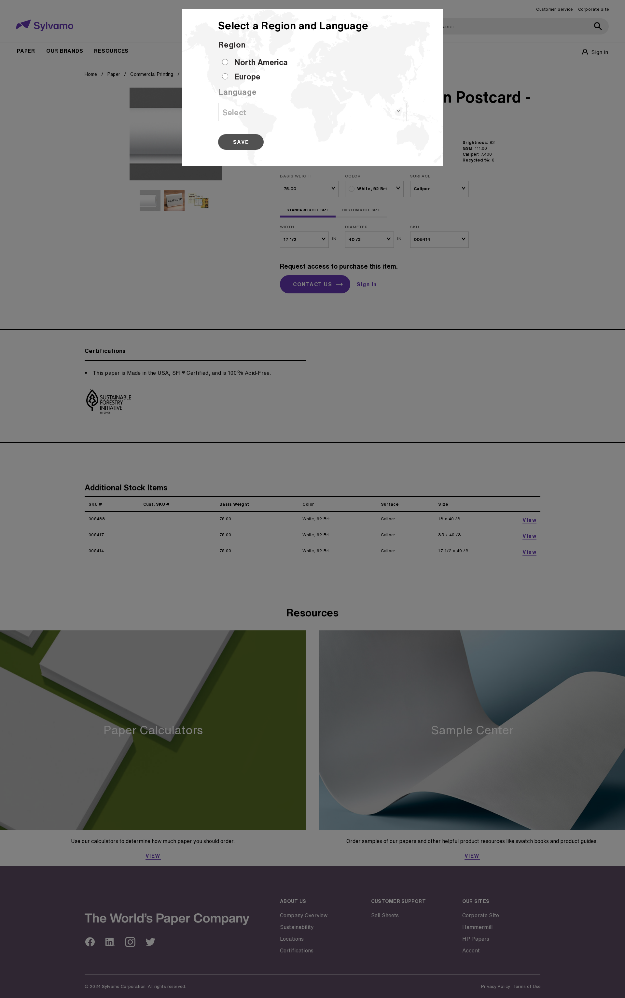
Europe (247, 76)
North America (261, 62)
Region (232, 45)
